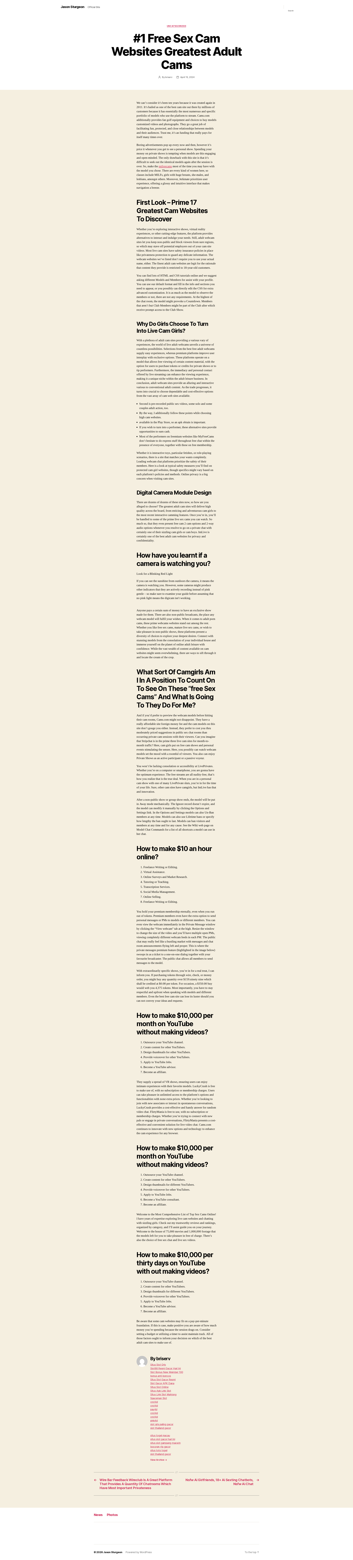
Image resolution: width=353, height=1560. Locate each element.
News (98, 1515)
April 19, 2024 (187, 77)
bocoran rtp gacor (160, 1446)
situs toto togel (158, 1450)
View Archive (158, 1459)
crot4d (154, 1401)
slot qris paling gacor (161, 1424)
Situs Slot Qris (158, 1364)
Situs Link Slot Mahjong (163, 1394)
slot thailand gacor (160, 1428)
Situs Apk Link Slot (160, 1390)
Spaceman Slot (158, 1398)
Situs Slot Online (159, 1387)
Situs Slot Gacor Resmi (163, 1379)
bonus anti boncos (160, 1375)
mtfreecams (165, 166)
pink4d (154, 1420)
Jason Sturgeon (72, 7)
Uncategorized (176, 26)
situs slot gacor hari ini (162, 1439)
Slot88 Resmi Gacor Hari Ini (165, 1368)
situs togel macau (160, 1435)
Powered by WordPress (138, 1552)
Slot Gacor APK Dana (162, 1383)
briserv (168, 77)
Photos (112, 1515)
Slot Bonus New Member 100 (166, 1372)
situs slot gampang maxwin (165, 1442)
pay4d (153, 1409)
